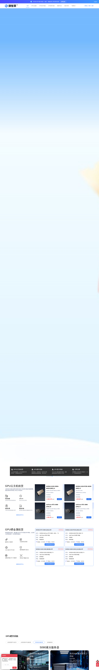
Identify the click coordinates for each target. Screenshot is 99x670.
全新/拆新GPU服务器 (26, 642)
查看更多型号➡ (20, 515)
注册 (92, 5)
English (95, 1)
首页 (28, 5)
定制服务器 (49, 642)
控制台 (86, 5)
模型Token (59, 5)
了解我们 (73, 5)
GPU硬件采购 (51, 5)
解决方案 (67, 5)
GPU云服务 (34, 5)
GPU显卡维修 (42, 5)
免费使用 (59, 499)
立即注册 (63, 1)
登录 (89, 5)
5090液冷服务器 (39, 642)
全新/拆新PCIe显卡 (12, 642)
